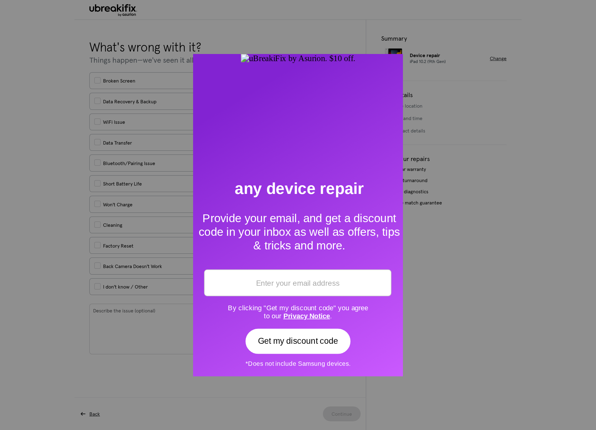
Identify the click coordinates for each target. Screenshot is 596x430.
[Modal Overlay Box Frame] (298, 215)
